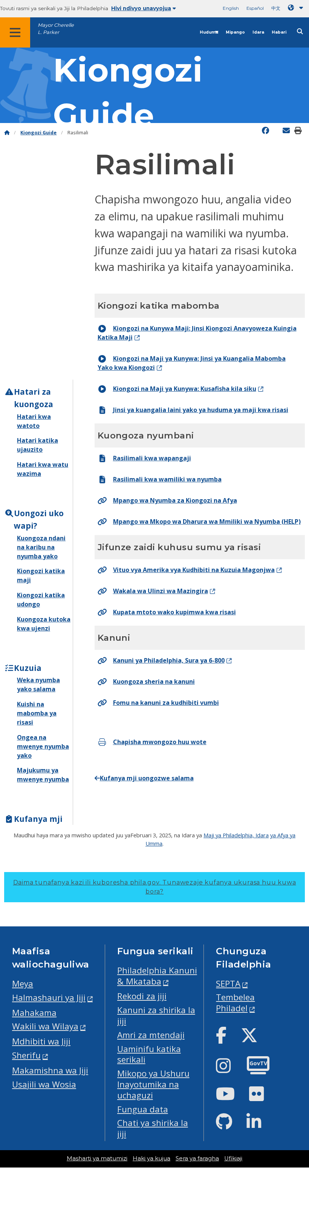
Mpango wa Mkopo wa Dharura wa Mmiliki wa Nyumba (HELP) (207, 521)
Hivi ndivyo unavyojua (141, 8)
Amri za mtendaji (151, 1035)
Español (255, 8)
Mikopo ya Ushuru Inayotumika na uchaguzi (153, 1084)
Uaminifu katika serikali (149, 1054)
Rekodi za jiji (142, 996)
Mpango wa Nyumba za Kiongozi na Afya (175, 500)
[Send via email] (286, 130)
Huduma (209, 32)
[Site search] (300, 31)
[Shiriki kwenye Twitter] (277, 130)
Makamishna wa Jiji (50, 1070)
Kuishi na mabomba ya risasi (37, 713)
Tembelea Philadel (235, 1002)
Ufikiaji (233, 1158)
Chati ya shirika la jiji (152, 1128)
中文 (275, 8)
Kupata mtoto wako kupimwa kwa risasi (174, 612)
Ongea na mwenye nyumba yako (43, 746)
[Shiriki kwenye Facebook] (265, 130)
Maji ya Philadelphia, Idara (236, 835)
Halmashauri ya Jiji (49, 997)
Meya (22, 983)
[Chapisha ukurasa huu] (306, 130)
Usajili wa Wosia (44, 1084)
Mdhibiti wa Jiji (41, 1041)
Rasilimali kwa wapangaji (152, 458)
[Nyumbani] (6, 132)
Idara (258, 32)
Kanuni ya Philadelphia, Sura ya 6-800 (169, 660)
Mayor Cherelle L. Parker (56, 28)
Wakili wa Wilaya (45, 1026)
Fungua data (142, 1109)
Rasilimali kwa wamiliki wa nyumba (167, 479)
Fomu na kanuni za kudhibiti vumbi (166, 702)
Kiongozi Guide (38, 132)
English (231, 8)
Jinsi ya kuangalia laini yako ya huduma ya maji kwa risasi (200, 410)
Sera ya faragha (197, 1158)
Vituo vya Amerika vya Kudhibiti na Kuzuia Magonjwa (194, 570)
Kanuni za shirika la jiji (156, 1015)
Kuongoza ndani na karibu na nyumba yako (41, 547)
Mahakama (34, 1012)
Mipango (235, 32)
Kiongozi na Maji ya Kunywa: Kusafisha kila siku (184, 389)
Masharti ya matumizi (97, 1158)
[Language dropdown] (297, 8)
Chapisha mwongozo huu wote (160, 742)
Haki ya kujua (151, 1158)
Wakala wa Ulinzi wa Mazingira (160, 591)
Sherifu (26, 1055)
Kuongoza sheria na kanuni (154, 681)
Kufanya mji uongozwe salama (147, 778)
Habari (279, 32)
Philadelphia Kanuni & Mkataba (157, 975)
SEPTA (228, 983)
